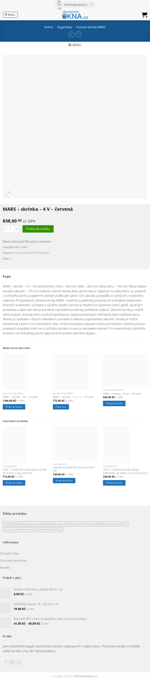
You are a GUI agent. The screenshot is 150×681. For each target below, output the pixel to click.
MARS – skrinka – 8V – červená (20, 397)
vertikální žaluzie (46, 529)
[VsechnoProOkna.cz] (75, 15)
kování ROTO (81, 523)
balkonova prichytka (32, 523)
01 (5, 523)
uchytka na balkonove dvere (19, 529)
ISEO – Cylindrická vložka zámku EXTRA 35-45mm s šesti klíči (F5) (25, 471)
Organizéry (64, 27)
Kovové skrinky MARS (91, 27)
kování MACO (64, 523)
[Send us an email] (13, 662)
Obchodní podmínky (13, 561)
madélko (96, 523)
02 (11, 258)
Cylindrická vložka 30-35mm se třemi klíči (74, 469)
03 (17, 523)
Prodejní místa (9, 553)
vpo (60, 529)
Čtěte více (61, 406)
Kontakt (5, 568)
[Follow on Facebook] (6, 662)
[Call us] (19, 662)
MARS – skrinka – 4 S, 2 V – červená (73, 397)
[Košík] (144, 15)
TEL (125, 523)
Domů (48, 27)
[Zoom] (7, 194)
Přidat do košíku (38, 229)
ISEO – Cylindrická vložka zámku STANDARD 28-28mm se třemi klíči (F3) (125, 471)
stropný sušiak (112, 523)
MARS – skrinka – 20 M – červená (122, 393)
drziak (50, 523)
